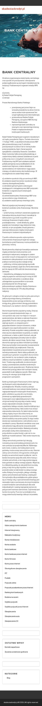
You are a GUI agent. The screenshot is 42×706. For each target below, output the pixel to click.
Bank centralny (10, 521)
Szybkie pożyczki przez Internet (16, 607)
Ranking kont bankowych (14, 592)
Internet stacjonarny (12, 530)
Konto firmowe (10, 559)
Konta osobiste (10, 545)
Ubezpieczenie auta (12, 616)
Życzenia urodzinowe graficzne (16, 652)
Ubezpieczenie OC (11, 621)
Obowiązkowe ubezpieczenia (15, 568)
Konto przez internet (12, 564)
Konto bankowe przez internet (16, 554)
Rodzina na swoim (11, 597)
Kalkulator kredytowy (12, 535)
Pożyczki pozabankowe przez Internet (19, 588)
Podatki (7, 578)
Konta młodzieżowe (12, 540)
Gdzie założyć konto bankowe (16, 525)
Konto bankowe (10, 549)
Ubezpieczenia (10, 611)
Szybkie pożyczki (11, 602)
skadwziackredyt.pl (13, 8)
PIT (6, 573)
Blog (8, 678)
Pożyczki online (10, 583)
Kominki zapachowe (12, 647)
